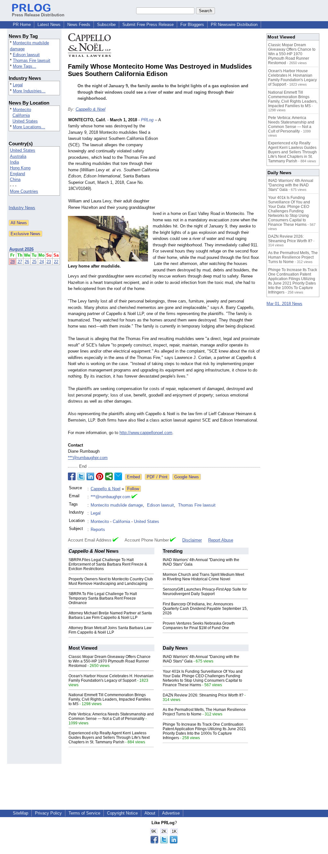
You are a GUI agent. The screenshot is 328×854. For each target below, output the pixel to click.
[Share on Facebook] (72, 476)
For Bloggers (192, 24)
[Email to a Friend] (118, 476)
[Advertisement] (212, 164)
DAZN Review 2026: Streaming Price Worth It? (203, 695)
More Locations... (29, 126)
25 (34, 261)
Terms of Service (84, 813)
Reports (98, 529)
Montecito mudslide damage (117, 505)
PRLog (147, 119)
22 (56, 261)
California (21, 115)
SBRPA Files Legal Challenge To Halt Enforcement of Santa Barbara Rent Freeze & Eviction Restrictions (108, 564)
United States (25, 121)
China (15, 179)
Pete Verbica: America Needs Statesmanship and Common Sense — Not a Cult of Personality (111, 716)
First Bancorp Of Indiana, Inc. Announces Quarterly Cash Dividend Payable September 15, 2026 (205, 608)
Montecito (22, 109)
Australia (18, 156)
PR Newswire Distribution (234, 24)
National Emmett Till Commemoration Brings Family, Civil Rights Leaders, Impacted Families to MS (110, 699)
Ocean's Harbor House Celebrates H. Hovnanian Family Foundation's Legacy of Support (111, 678)
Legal (18, 84)
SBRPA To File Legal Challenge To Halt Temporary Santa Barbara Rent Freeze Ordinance (103, 598)
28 (12, 261)
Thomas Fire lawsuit (31, 60)
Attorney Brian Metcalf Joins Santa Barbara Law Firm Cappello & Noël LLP (110, 630)
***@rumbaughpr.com (88, 457)
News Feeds (78, 24)
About (149, 813)
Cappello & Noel (90, 109)
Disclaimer (192, 540)
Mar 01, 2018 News (284, 303)
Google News (186, 476)
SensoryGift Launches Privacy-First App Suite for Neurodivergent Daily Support (205, 591)
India (14, 162)
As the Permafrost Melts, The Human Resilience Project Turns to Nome (293, 257)
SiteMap (20, 813)
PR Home (22, 24)
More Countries (24, 191)
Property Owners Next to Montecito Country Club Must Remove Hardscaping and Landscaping (111, 581)
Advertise (171, 813)
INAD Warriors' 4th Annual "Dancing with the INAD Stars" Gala (290, 185)
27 (20, 261)
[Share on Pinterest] (99, 476)
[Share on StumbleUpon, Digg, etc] (109, 476)
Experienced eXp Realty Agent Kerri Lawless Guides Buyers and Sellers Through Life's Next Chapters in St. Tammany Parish (109, 737)
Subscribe (106, 24)
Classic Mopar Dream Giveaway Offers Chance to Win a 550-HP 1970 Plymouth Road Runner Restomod (110, 661)
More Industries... (29, 91)
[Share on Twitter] (81, 476)
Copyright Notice (122, 813)
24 (41, 261)
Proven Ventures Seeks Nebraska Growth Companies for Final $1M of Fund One (199, 625)
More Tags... (24, 66)
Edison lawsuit (26, 54)
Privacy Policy (48, 813)
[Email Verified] (134, 497)
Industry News (22, 207)
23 (48, 261)
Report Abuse (220, 540)
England (17, 173)
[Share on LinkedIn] (90, 476)
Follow (133, 488)
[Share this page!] (164, 842)
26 (27, 261)
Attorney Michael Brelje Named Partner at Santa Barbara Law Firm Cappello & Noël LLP (110, 615)
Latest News (49, 24)
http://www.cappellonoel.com (145, 432)
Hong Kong (20, 168)
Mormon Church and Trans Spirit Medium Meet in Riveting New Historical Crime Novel (203, 576)
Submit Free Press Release (148, 24)
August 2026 (21, 249)
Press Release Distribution (38, 15)
